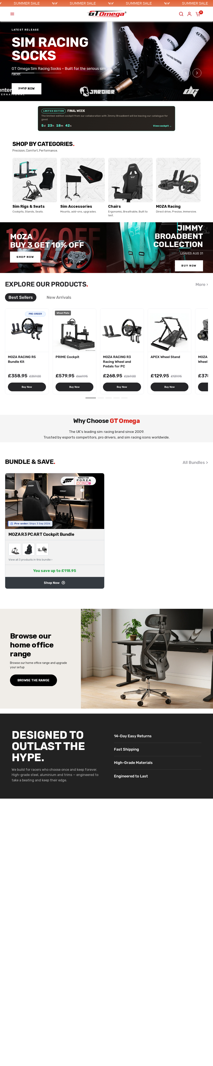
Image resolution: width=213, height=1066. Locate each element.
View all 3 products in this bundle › (30, 559)
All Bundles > (195, 462)
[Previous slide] (186, 73)
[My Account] (189, 14)
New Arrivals (59, 297)
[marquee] (106, 3)
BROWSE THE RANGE (33, 680)
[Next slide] (197, 73)
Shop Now (51, 583)
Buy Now (27, 386)
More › (202, 284)
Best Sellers (21, 297)
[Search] (181, 14)
